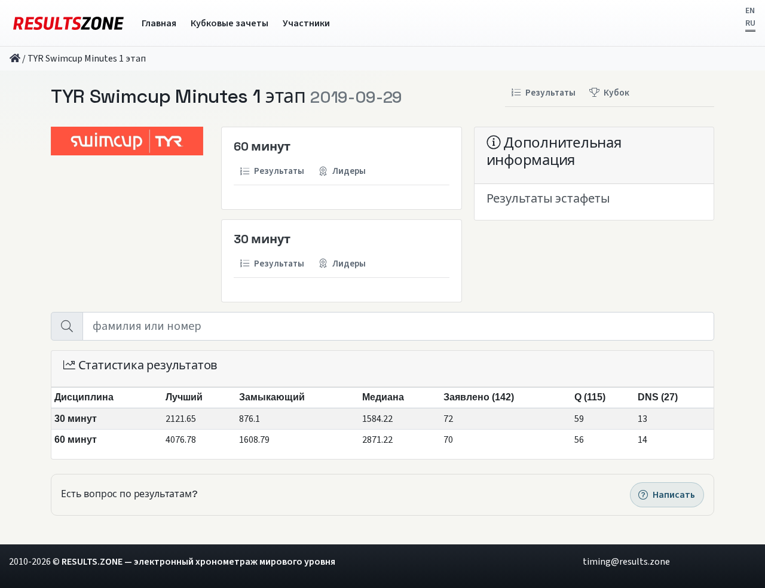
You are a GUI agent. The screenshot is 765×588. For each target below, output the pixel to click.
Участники (306, 23)
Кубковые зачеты (229, 23)
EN (750, 11)
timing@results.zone (626, 561)
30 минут (262, 239)
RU (750, 23)
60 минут (262, 146)
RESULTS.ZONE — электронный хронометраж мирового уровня (198, 561)
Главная (159, 23)
